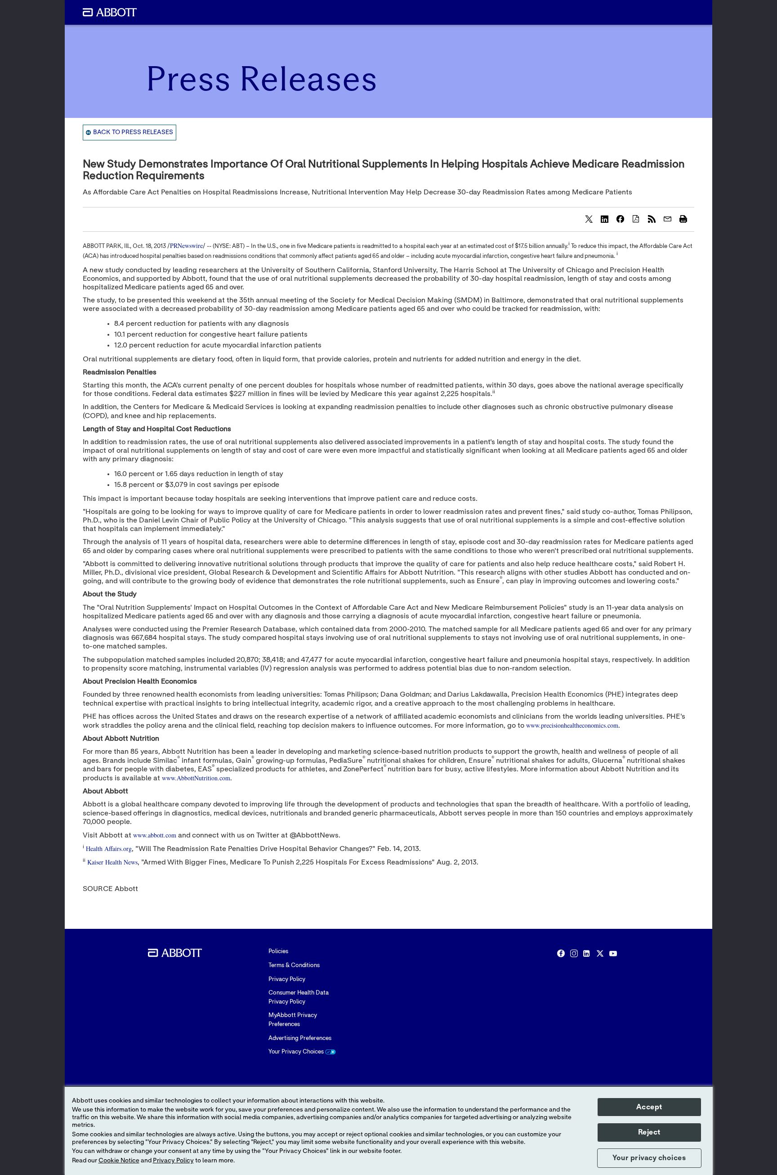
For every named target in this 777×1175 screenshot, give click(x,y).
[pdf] (636, 218)
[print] (683, 218)
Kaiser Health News (112, 862)
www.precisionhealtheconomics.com (572, 725)
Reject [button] (649, 1132)
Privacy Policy (286, 979)
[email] (667, 218)
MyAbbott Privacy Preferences (292, 1020)
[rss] (651, 218)
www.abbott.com (154, 835)
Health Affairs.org (109, 848)
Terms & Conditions (294, 965)
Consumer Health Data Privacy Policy (298, 997)
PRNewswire (186, 245)
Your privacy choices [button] (649, 1157)
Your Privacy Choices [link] (296, 1052)
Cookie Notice (118, 1160)
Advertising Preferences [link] (299, 1038)
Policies (278, 951)
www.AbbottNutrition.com (196, 778)
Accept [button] (649, 1107)
